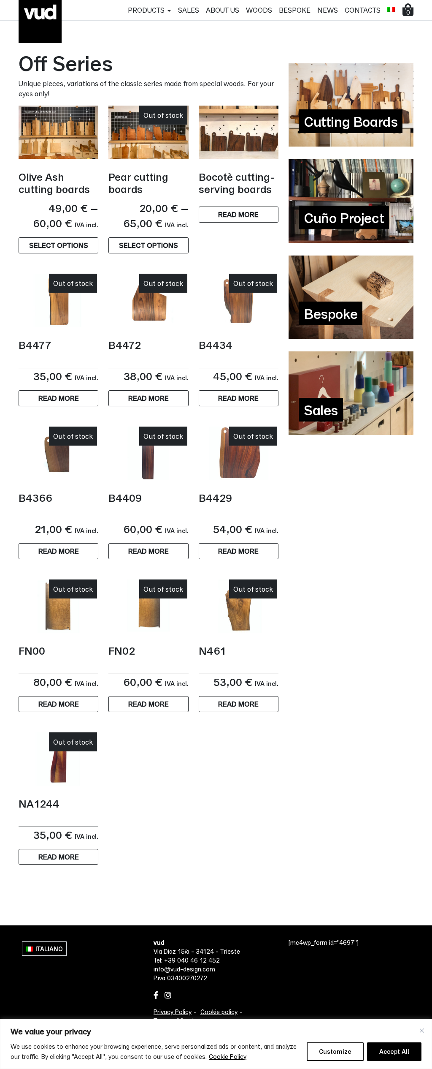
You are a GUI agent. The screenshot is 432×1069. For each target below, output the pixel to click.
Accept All (394, 1051)
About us (222, 10)
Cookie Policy (227, 1056)
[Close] (422, 1030)
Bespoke (294, 10)
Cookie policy (219, 1011)
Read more (238, 214)
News (327, 10)
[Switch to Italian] (391, 9)
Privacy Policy (173, 1011)
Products (146, 10)
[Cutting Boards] (351, 104)
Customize (335, 1051)
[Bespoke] (351, 296)
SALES (188, 10)
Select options (58, 245)
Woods (259, 10)
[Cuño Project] (351, 200)
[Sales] (351, 392)
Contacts (363, 10)
